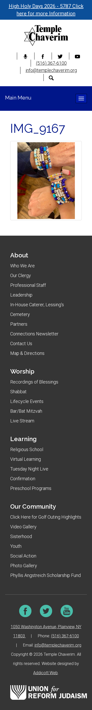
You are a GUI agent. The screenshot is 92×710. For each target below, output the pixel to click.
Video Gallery (23, 526)
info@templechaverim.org (51, 70)
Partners (18, 324)
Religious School (26, 449)
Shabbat (18, 391)
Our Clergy (20, 275)
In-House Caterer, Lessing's (37, 304)
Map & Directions (27, 353)
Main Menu (18, 98)
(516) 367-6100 (51, 63)
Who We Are (22, 265)
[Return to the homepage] (46, 35)
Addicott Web (45, 672)
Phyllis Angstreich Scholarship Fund (45, 575)
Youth (15, 546)
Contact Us (21, 343)
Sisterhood (21, 536)
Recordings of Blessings (34, 382)
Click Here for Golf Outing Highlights (45, 517)
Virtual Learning (25, 459)
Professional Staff (28, 285)
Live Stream (22, 420)
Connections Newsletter (34, 333)
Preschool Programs (30, 488)
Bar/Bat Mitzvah (26, 411)
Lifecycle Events (26, 401)
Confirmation (22, 478)
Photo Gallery (23, 565)
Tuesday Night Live (29, 469)
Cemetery (20, 314)
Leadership (21, 295)
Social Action (23, 556)
